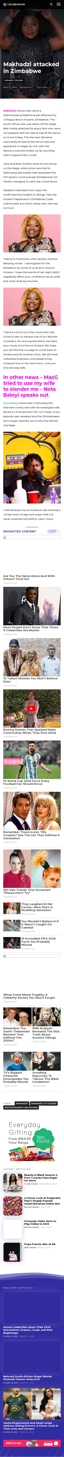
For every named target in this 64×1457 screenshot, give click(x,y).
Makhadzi (9, 110)
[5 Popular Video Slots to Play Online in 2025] (12, 1229)
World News (30, 1247)
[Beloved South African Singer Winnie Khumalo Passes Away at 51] (32, 1357)
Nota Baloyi (11, 403)
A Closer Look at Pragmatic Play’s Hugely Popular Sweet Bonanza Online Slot (42, 1200)
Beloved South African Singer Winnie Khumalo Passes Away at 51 (27, 1378)
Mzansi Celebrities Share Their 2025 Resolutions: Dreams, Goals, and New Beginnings (28, 1330)
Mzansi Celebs (14, 80)
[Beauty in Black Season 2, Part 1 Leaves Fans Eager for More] (12, 1183)
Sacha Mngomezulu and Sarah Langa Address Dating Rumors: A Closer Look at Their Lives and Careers (30, 1425)
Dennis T (27, 87)
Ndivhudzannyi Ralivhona (21, 1107)
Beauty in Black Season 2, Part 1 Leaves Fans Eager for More (41, 1177)
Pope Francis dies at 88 (39, 1244)
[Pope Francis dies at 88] (12, 1252)
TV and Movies (31, 1184)
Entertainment (31, 1207)
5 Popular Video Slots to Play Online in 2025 (40, 1222)
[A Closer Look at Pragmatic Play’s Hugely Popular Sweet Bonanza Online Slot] (12, 1206)
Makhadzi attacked (43, 1103)
